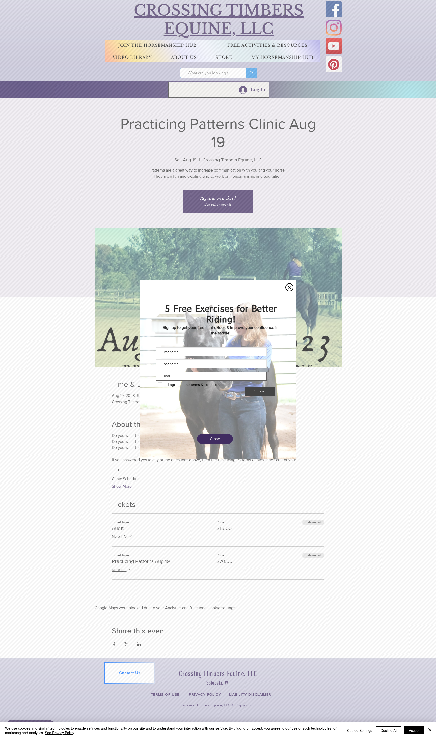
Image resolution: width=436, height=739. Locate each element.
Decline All (388, 730)
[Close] (430, 730)
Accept (414, 730)
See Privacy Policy (59, 732)
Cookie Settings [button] (359, 730)
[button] (289, 287)
